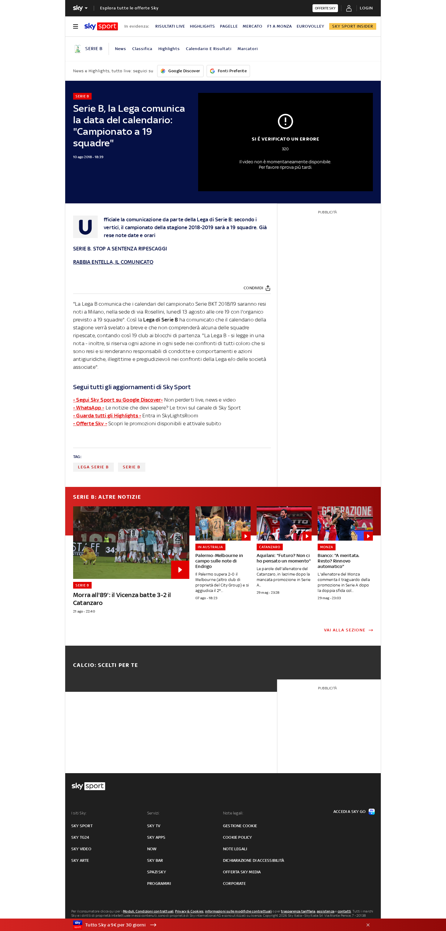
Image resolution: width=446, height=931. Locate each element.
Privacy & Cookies (189, 911)
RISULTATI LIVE (170, 26)
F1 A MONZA (279, 26)
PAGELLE (229, 26)
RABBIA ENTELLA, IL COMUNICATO (113, 262)
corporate (234, 883)
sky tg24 (80, 837)
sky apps (156, 837)
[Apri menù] (75, 26)
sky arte (80, 860)
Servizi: (153, 813)
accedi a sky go (349, 811)
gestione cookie (240, 826)
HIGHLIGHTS (202, 26)
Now (152, 849)
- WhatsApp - (88, 408)
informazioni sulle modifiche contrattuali (238, 911)
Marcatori (248, 48)
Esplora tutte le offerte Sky (129, 8)
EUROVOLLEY (310, 26)
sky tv (153, 826)
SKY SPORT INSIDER (352, 26)
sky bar (155, 860)
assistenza (325, 911)
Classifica (142, 48)
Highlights (169, 48)
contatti (344, 911)
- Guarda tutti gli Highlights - (107, 416)
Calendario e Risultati (208, 48)
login (366, 8)
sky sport (82, 826)
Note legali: (233, 813)
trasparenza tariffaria (298, 911)
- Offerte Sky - (90, 423)
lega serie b (93, 467)
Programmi (159, 883)
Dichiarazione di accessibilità (253, 860)
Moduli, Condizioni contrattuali (148, 911)
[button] (213, 925)
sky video (81, 849)
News (120, 48)
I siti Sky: (78, 813)
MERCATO (252, 26)
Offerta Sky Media (242, 872)
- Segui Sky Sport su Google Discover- (118, 400)
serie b (131, 467)
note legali (235, 849)
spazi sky (156, 872)
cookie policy (237, 837)
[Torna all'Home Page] (101, 26)
